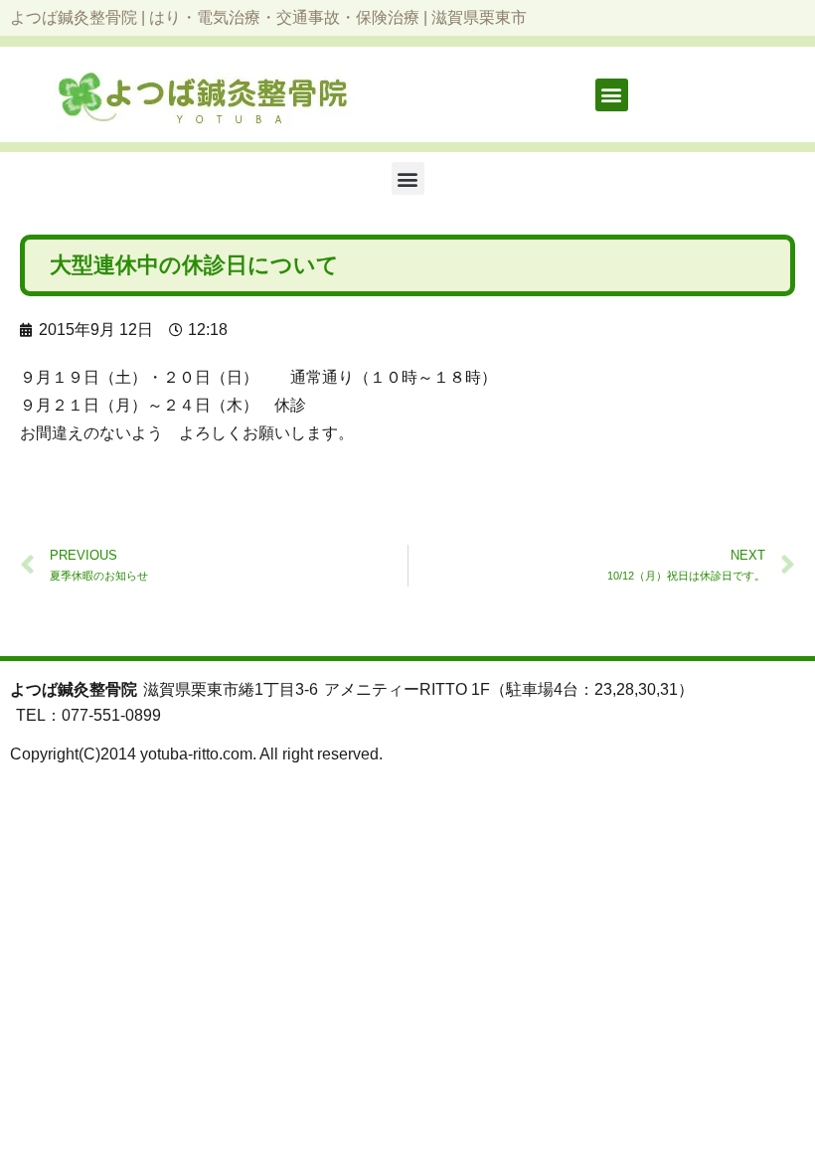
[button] (611, 95)
